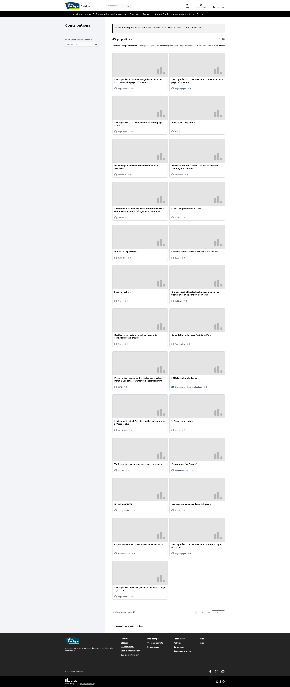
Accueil (124, 642)
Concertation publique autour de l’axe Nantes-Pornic (122, 14)
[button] (219, 39)
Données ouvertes (182, 651)
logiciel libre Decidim (87, 684)
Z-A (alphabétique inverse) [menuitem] (167, 46)
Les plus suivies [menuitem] (200, 46)
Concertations (83, 14)
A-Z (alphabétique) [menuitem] (146, 46)
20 (134, 612)
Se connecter (153, 647)
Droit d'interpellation (130, 651)
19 (209, 612)
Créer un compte (155, 643)
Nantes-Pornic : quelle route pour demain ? (176, 14)
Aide (202, 643)
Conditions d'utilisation (74, 671)
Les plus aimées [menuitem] (186, 46)
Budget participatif (130, 655)
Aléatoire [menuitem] (116, 46)
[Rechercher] (128, 6)
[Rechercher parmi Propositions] (96, 44)
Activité (177, 643)
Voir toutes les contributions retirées (127, 626)
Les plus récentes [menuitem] (129, 46)
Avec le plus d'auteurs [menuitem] (216, 46)
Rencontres (179, 647)
